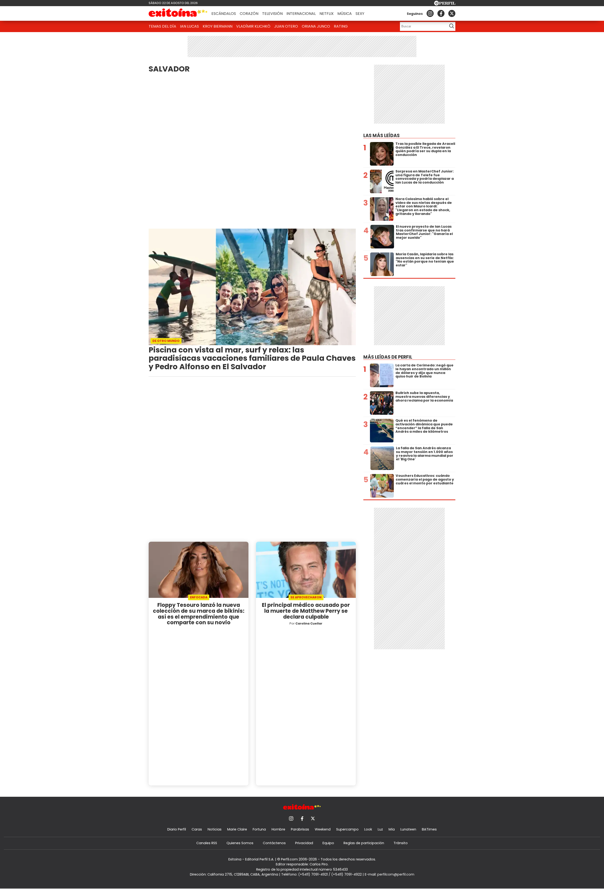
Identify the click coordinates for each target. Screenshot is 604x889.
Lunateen (408, 829)
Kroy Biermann (217, 26)
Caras (197, 829)
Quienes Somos (239, 843)
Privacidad (304, 843)
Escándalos (223, 13)
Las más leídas (381, 135)
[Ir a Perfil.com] (444, 4)
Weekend (323, 829)
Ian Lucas (189, 26)
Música (344, 13)
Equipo (328, 843)
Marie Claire (237, 829)
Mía (392, 829)
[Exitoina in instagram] (430, 13)
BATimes (429, 829)
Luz (380, 829)
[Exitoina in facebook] (441, 13)
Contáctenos (274, 843)
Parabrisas (300, 829)
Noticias (215, 829)
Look (368, 829)
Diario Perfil (176, 829)
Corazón (249, 13)
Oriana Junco (316, 26)
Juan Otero (286, 26)
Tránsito (401, 843)
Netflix (326, 13)
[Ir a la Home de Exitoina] (178, 13)
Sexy (360, 13)
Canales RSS (206, 843)
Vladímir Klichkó (253, 26)
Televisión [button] (272, 13)
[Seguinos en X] (451, 13)
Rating (341, 26)
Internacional (301, 13)
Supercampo (347, 829)
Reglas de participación (364, 843)
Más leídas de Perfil (387, 357)
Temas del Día (162, 26)
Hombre (278, 829)
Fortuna (259, 829)
